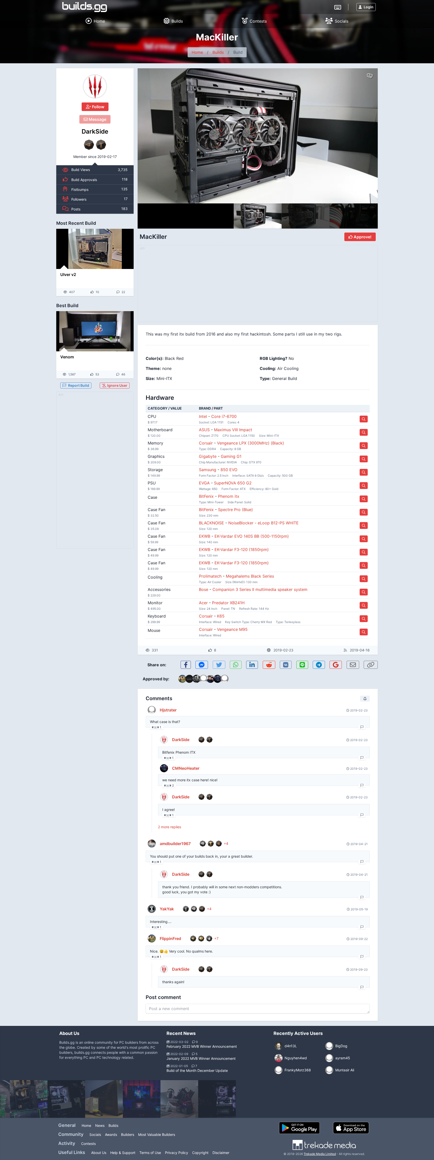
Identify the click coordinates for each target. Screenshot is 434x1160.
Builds (218, 52)
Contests (88, 1143)
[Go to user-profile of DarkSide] (95, 86)
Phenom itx (228, 496)
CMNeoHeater (185, 768)
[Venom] (95, 331)
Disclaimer (220, 1152)
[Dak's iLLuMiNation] (217, 1099)
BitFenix (206, 496)
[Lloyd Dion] (66, 1099)
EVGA (204, 482)
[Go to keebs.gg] (337, 6)
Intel (203, 416)
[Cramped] (104, 1099)
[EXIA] (28, 1099)
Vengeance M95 (232, 629)
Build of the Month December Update (197, 1070)
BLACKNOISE (211, 522)
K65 (221, 616)
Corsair (206, 443)
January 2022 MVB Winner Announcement (201, 1058)
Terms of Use (150, 1152)
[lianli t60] (179, 1099)
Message (97, 119)
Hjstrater (168, 709)
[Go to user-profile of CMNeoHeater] (164, 768)
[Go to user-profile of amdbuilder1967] (152, 844)
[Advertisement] (95, 473)
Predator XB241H (228, 602)
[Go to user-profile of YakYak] (152, 909)
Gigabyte (207, 456)
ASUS (204, 429)
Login (368, 7)
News (99, 1125)
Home (197, 52)
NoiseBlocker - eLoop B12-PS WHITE (263, 522)
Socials (95, 1134)
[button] (363, 135)
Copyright (200, 1152)
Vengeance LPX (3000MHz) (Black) (250, 443)
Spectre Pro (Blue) (235, 509)
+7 (216, 938)
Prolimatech (210, 576)
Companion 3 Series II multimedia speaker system (259, 589)
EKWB (204, 536)
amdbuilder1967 (175, 843)
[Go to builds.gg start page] (84, 7)
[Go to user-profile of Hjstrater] (152, 710)
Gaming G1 (231, 456)
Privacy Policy (176, 1152)
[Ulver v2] (95, 249)
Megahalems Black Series (250, 576)
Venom (67, 356)
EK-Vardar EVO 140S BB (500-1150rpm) (251, 536)
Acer (203, 602)
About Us (98, 1152)
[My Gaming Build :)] (141, 1099)
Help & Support (122, 1152)
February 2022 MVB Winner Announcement (202, 1046)
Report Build (78, 385)
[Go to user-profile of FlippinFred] (152, 938)
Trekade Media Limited (320, 1154)
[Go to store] (364, 419)
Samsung (207, 469)
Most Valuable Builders (156, 1134)
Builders (127, 1134)
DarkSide (95, 131)
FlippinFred (170, 938)
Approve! (362, 236)
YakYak (167, 908)
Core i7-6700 (224, 416)
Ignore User (116, 385)
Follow (97, 106)
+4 (226, 843)
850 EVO (229, 469)
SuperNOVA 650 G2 (233, 482)
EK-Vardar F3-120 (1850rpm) (241, 549)
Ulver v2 (68, 274)
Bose (203, 589)
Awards (111, 1134)
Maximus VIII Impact (233, 429)
